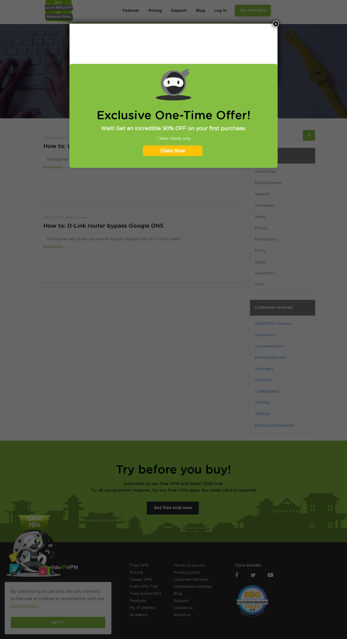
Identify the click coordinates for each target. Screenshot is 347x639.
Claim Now (172, 151)
